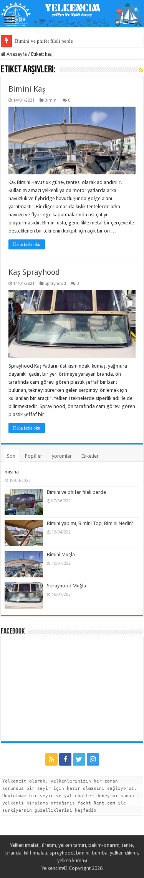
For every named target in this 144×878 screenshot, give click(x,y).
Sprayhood (55, 283)
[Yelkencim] (72, 14)
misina (12, 472)
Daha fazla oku (26, 244)
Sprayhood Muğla (66, 586)
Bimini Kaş (26, 89)
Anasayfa (16, 54)
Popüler (33, 456)
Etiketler (90, 456)
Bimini (51, 100)
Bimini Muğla (61, 554)
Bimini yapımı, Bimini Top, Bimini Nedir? (90, 523)
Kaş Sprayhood (34, 272)
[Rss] (51, 759)
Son (11, 456)
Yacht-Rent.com (96, 803)
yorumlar (62, 456)
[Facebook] (65, 759)
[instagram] (93, 759)
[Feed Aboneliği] (141, 70)
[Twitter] (79, 759)
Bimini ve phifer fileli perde (44, 41)
